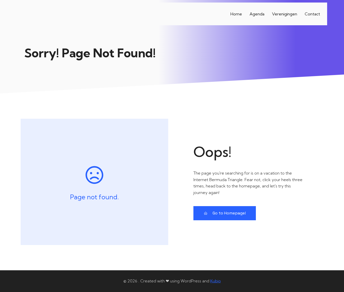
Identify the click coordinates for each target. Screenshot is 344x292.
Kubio (215, 280)
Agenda (257, 13)
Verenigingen (284, 13)
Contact (312, 13)
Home (236, 13)
